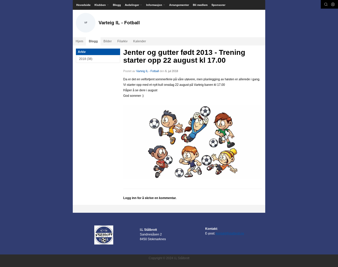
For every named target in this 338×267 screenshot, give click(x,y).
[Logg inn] (332, 4)
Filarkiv (122, 41)
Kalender (139, 41)
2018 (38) (85, 59)
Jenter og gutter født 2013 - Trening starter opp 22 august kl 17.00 (184, 56)
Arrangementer (179, 4)
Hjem (79, 41)
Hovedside (83, 4)
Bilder (107, 41)
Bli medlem (200, 4)
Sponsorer (218, 4)
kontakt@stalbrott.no (230, 233)
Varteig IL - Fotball (147, 71)
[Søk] (325, 4)
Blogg (117, 4)
